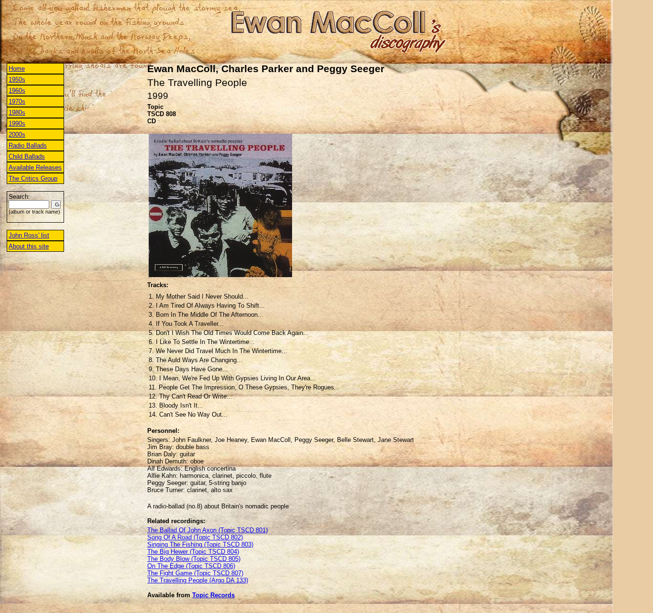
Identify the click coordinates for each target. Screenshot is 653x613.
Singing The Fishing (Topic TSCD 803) (200, 544)
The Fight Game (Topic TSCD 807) (195, 573)
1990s (17, 123)
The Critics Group (33, 178)
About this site (29, 246)
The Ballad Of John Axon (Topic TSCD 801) (207, 530)
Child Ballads (27, 156)
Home (17, 68)
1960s (17, 90)
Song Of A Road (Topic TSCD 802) (195, 537)
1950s (17, 79)
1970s (17, 101)
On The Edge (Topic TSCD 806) (191, 566)
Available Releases (35, 167)
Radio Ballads (28, 145)
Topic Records (213, 595)
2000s (17, 134)
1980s (17, 112)
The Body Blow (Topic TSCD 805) (193, 558)
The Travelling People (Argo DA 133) (197, 580)
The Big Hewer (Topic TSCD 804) (193, 551)
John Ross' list (29, 235)
